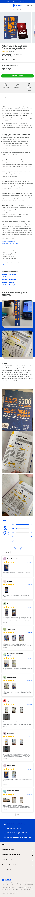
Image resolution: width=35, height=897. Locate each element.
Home (3, 10)
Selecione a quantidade (10, 65)
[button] (2, 5)
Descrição (4, 97)
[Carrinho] (31, 5)
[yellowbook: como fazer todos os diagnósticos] (15, 27)
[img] (8, 562)
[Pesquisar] (28, 5)
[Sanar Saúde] (17, 5)
